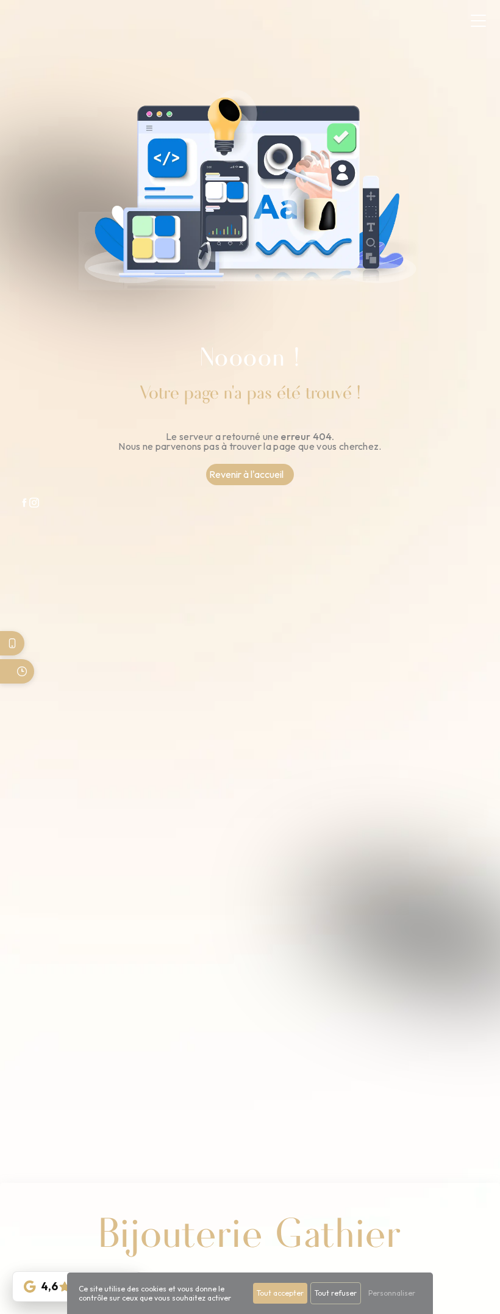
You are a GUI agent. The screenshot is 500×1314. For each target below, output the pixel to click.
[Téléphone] (12, 643)
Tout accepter (280, 1293)
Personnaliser (391, 1293)
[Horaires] (17, 671)
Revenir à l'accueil (246, 474)
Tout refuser (336, 1293)
